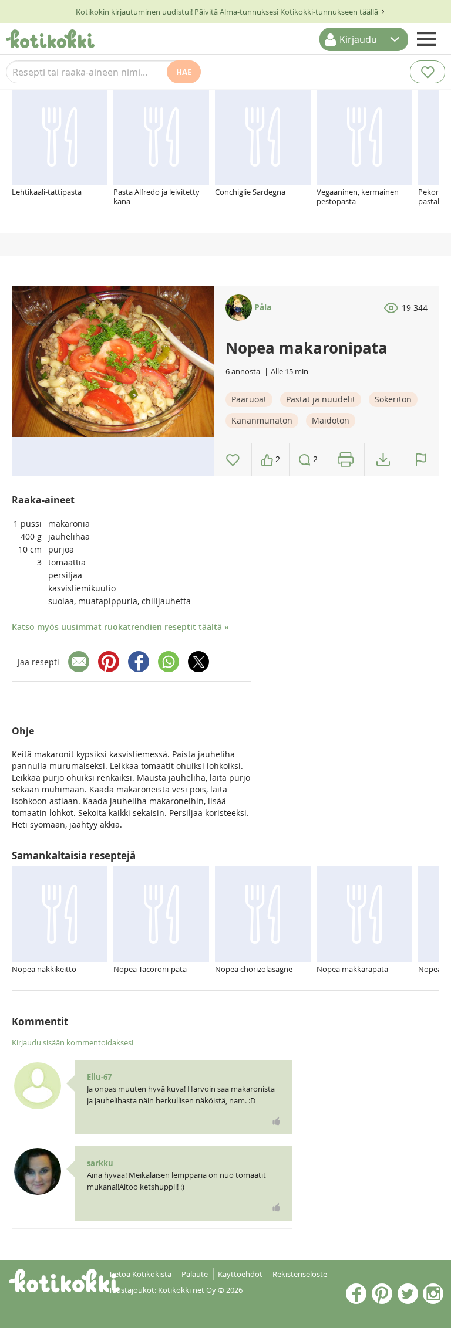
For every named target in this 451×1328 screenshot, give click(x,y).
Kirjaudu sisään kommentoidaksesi (72, 1042)
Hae (183, 72)
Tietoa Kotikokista (140, 1274)
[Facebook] (138, 661)
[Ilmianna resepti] (420, 459)
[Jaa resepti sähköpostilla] (78, 661)
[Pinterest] (108, 661)
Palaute (194, 1274)
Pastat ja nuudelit (320, 399)
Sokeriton (393, 399)
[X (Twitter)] (198, 661)
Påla (261, 307)
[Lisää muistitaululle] (233, 459)
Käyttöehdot (240, 1274)
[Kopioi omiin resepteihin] (383, 459)
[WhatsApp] (168, 661)
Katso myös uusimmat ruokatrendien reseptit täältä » (120, 626)
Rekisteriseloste (299, 1274)
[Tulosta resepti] (345, 459)
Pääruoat (249, 399)
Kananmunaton (261, 420)
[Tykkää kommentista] (276, 1121)
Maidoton (330, 420)
